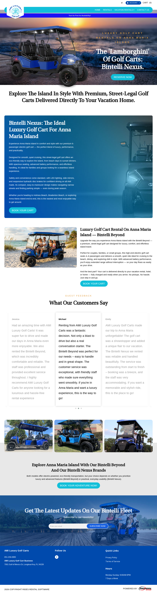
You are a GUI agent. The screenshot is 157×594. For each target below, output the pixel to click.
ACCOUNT (133, 3)
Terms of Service (113, 561)
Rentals (107, 10)
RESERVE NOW (123, 77)
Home (97, 10)
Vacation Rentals (123, 10)
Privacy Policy (111, 557)
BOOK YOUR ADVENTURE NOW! (78, 485)
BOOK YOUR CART (23, 210)
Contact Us (143, 10)
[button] (75, 408)
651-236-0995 (10, 557)
